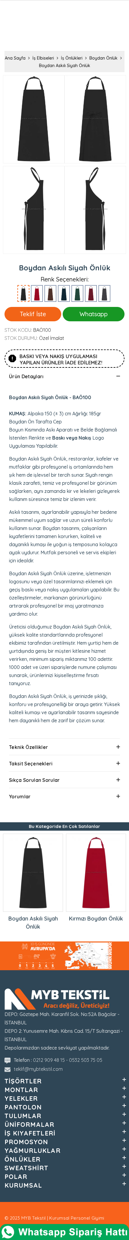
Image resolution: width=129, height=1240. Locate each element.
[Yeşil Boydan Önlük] (77, 293)
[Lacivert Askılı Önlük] (63, 293)
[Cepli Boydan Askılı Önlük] (50, 293)
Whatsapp (94, 314)
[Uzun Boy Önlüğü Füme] (104, 293)
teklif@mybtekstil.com (38, 1069)
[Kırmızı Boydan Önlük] (37, 293)
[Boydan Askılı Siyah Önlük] (23, 293)
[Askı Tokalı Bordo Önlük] (91, 293)
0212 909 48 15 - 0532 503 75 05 (67, 1060)
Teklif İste (33, 314)
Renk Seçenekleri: (64, 279)
